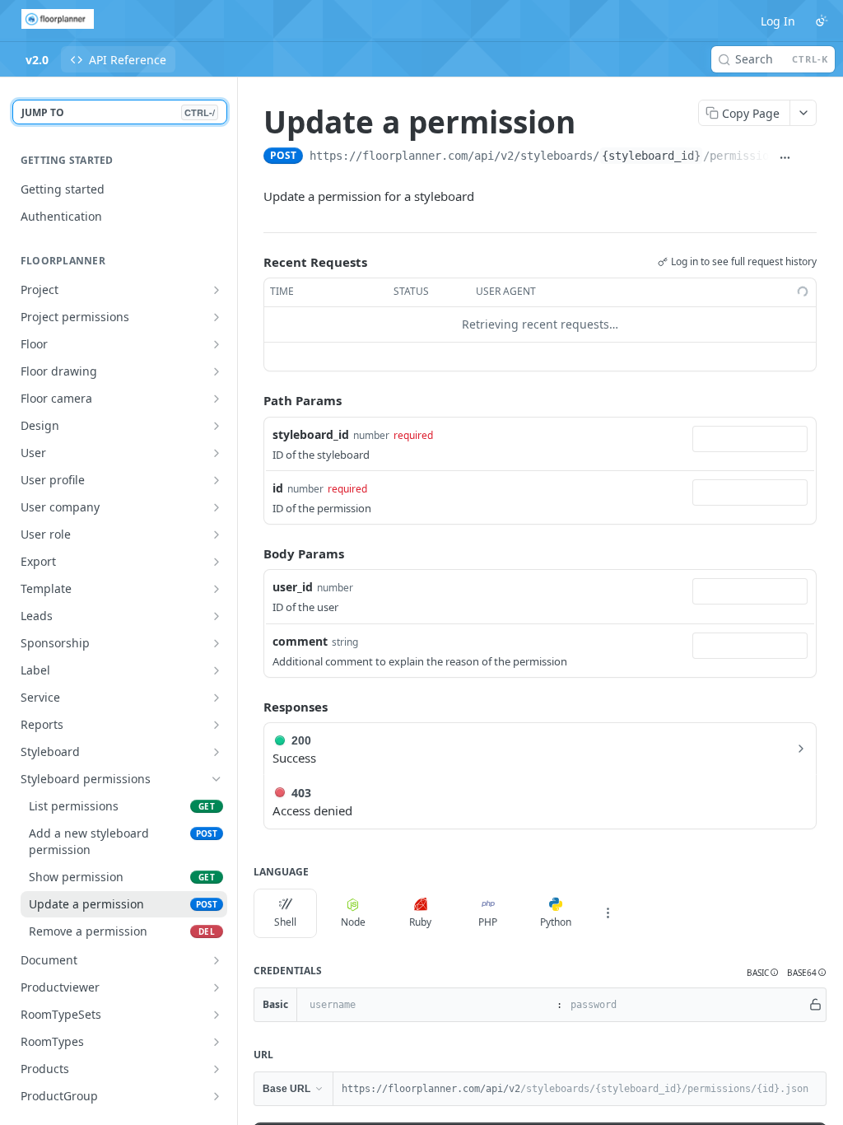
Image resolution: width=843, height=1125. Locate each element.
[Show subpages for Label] (216, 670)
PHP (487, 922)
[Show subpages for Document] (216, 960)
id (277, 488)
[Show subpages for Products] (216, 1069)
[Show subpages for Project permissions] (216, 317)
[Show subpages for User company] (216, 507)
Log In (778, 21)
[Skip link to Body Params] (252, 553)
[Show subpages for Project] (216, 289)
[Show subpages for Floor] (216, 344)
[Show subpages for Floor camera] (216, 398)
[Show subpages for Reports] (216, 724)
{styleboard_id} (651, 155)
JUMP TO (118, 112)
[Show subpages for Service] (216, 697)
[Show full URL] (784, 157)
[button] (763, 973)
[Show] (815, 1005)
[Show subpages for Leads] (216, 616)
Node (353, 922)
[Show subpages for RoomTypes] (216, 1041)
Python (555, 922)
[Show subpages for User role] (216, 534)
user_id (292, 587)
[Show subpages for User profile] (216, 480)
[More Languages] (607, 913)
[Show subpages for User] (216, 453)
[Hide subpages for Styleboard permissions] (216, 779)
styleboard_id (310, 434)
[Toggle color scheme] (821, 20)
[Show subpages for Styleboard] (216, 752)
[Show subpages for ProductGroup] (216, 1096)
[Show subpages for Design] (216, 425)
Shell (285, 922)
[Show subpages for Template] (216, 588)
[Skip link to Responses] (252, 707)
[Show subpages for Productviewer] (216, 987)
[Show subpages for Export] (216, 561)
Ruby (420, 922)
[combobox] (750, 439)
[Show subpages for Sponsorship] (216, 643)
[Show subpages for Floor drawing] (216, 371)
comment (300, 641)
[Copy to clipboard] (808, 157)
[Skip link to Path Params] (252, 400)
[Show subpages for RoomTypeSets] (216, 1014)
